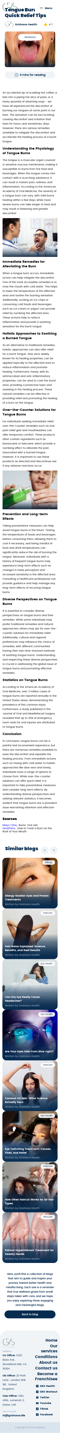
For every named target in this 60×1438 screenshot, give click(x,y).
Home (51, 1340)
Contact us (46, 1368)
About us (48, 1363)
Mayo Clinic (10, 825)
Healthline (9, 828)
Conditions (46, 1357)
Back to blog (30, 1314)
